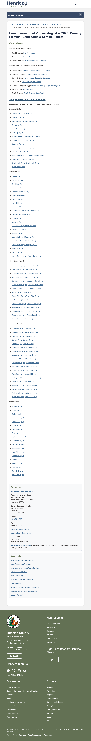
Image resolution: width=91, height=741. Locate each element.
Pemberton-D (17, 363)
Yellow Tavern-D (18, 256)
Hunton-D (15, 140)
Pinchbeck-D (16, 367)
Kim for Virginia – (29, 57)
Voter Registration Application (21, 564)
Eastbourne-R (17, 199)
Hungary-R (16, 218)
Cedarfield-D (16, 270)
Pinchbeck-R (29, 367)
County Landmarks (54, 710)
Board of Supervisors (15, 687)
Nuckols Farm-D (18, 285)
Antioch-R (15, 410)
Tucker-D (15, 319)
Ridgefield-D (16, 374)
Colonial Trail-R (32, 273)
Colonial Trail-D (17, 273)
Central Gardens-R (18, 192)
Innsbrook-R (29, 277)
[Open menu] (80, 4)
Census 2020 (52, 638)
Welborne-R (29, 393)
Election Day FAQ (17, 595)
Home (11, 24)
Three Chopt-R (32, 315)
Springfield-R (29, 159)
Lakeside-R (16, 222)
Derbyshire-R (30, 332)
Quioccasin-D (17, 370)
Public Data (51, 691)
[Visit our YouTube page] (24, 670)
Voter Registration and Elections (37, 24)
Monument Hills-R (35, 155)
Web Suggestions (35, 735)
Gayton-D (15, 340)
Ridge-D (15, 292)
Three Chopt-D (17, 315)
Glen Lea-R (16, 207)
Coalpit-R (26, 114)
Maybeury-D (16, 355)
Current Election (15, 15)
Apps (48, 721)
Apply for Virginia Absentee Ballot (22, 579)
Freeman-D (16, 336)
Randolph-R (28, 245)
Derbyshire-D (16, 332)
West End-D (16, 397)
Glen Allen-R (29, 121)
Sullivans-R (16, 467)
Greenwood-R (31, 211)
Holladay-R (16, 133)
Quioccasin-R (31, 370)
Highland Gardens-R (19, 214)
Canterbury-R (16, 188)
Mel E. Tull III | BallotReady (31, 82)
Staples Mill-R (31, 163)
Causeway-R (29, 266)
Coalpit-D (15, 114)
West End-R (29, 397)
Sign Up (52, 659)
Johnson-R (16, 144)
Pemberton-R (31, 363)
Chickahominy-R (18, 418)
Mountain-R (28, 237)
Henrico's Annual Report (16, 702)
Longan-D (15, 148)
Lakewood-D (16, 348)
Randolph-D (16, 245)
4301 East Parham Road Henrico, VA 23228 (18, 642)
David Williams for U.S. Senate (35, 61)
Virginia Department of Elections (22, 560)
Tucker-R (26, 319)
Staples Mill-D (17, 163)
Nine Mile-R (16, 452)
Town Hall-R (16, 471)
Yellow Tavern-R (34, 256)
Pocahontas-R (32, 289)
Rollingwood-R (32, 378)
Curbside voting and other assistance (24, 591)
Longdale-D (16, 226)
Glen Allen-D (16, 121)
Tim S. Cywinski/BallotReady (34, 93)
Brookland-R (16, 184)
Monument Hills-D (18, 155)
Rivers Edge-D (17, 296)
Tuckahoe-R (29, 389)
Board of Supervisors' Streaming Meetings (22, 691)
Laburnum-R (16, 441)
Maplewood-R (17, 230)
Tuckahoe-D (16, 389)
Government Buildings (55, 702)
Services (50, 687)
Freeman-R (28, 336)
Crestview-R (29, 329)
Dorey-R (15, 426)
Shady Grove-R (32, 304)
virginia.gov (51, 642)
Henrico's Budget (13, 706)
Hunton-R (26, 140)
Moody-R (15, 233)
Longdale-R (28, 226)
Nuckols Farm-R (34, 285)
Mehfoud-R (16, 444)
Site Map (22, 735)
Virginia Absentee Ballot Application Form (25, 568)
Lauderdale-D (16, 351)
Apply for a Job (52, 627)
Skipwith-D (16, 382)
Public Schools (12, 713)
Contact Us (14, 656)
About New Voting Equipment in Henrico (25, 587)
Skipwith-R (27, 382)
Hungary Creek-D (18, 136)
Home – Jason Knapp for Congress (37, 78)
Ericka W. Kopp (28, 89)
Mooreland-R (30, 359)
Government (11, 695)
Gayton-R (26, 340)
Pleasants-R (16, 456)
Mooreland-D (16, 359)
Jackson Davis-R (34, 281)
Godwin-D (15, 344)
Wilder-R (15, 252)
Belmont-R (16, 180)
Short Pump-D (17, 308)
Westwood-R (16, 167)
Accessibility (48, 735)
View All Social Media (15, 675)
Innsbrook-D (16, 277)
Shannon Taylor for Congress (36, 74)
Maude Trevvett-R (18, 152)
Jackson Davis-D (18, 281)
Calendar (50, 713)
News (9, 698)
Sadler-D (15, 300)
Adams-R (15, 407)
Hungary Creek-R (34, 136)
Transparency (12, 710)
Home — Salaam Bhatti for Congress (36, 70)
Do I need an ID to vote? (19, 572)
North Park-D (16, 241)
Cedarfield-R (29, 270)
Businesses (51, 635)
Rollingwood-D (17, 378)
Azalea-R (15, 176)
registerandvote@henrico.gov (21, 529)
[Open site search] (75, 4)
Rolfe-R (14, 460)
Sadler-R (25, 300)
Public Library (12, 717)
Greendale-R (16, 125)
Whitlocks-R (16, 475)
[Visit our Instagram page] (19, 670)
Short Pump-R (31, 308)
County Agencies (53, 698)
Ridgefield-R (29, 374)
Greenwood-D (17, 211)
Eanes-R (15, 429)
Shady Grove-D (17, 304)
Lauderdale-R (30, 351)
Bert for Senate (29, 53)
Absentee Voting (17, 576)
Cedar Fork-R (16, 414)
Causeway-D (16, 266)
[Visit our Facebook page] (8, 670)
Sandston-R (16, 463)
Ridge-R (24, 292)
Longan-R (26, 148)
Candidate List (16, 583)
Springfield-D (16, 159)
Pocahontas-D (17, 289)
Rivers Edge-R (31, 296)
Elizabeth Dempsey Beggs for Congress (45, 86)
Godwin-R (26, 344)
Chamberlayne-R (18, 195)
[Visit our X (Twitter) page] (13, 670)
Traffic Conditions (53, 624)
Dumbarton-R (17, 117)
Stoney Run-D (17, 311)
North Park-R (30, 241)
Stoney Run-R (31, 311)
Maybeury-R (29, 355)
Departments (20, 24)
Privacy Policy (12, 735)
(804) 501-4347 (16, 519)
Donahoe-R (16, 422)
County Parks (52, 706)
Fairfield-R (15, 203)
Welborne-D (16, 393)
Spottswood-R (32, 385)
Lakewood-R (29, 348)
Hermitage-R (16, 129)
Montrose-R (16, 448)
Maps (49, 717)
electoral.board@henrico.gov (21, 533)
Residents (50, 631)
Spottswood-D (17, 385)
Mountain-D (16, 237)
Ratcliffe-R (16, 249)
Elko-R (14, 433)
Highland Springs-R (19, 437)
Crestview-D (16, 329)
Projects (50, 695)
